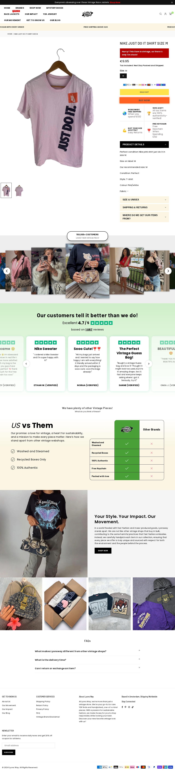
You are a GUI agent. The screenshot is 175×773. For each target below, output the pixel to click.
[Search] (160, 14)
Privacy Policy (42, 709)
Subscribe (8, 752)
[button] (170, 14)
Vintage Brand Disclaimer (48, 717)
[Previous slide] (6, 271)
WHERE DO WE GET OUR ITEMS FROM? (140, 217)
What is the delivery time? (50, 660)
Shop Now (103, 550)
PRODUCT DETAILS (133, 144)
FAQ (38, 713)
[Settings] (165, 14)
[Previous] (3, 111)
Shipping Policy (43, 701)
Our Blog (6, 713)
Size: (123, 70)
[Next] (108, 111)
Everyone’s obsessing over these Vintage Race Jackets (87, 2)
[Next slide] (168, 271)
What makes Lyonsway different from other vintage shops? (70, 651)
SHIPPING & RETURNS (135, 207)
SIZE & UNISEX (131, 199)
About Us (6, 701)
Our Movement (9, 705)
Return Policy (42, 705)
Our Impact (7, 709)
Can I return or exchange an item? (55, 668)
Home (10, 34)
